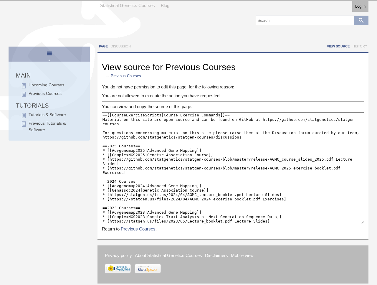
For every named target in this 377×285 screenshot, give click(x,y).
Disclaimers (216, 255)
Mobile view (242, 255)
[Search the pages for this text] (361, 20)
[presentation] (49, 56)
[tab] (49, 54)
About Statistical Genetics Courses (168, 255)
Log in (360, 6)
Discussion (121, 46)
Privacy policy (118, 255)
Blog (165, 5)
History (360, 46)
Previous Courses (126, 76)
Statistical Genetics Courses (127, 5)
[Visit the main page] (49, 21)
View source (338, 46)
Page (103, 46)
